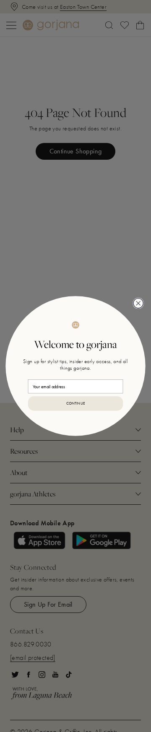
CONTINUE (75, 403)
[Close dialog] (138, 303)
